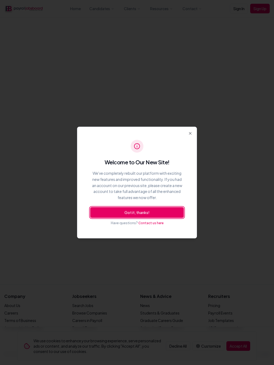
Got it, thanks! (137, 212)
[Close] (190, 133)
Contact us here (150, 223)
